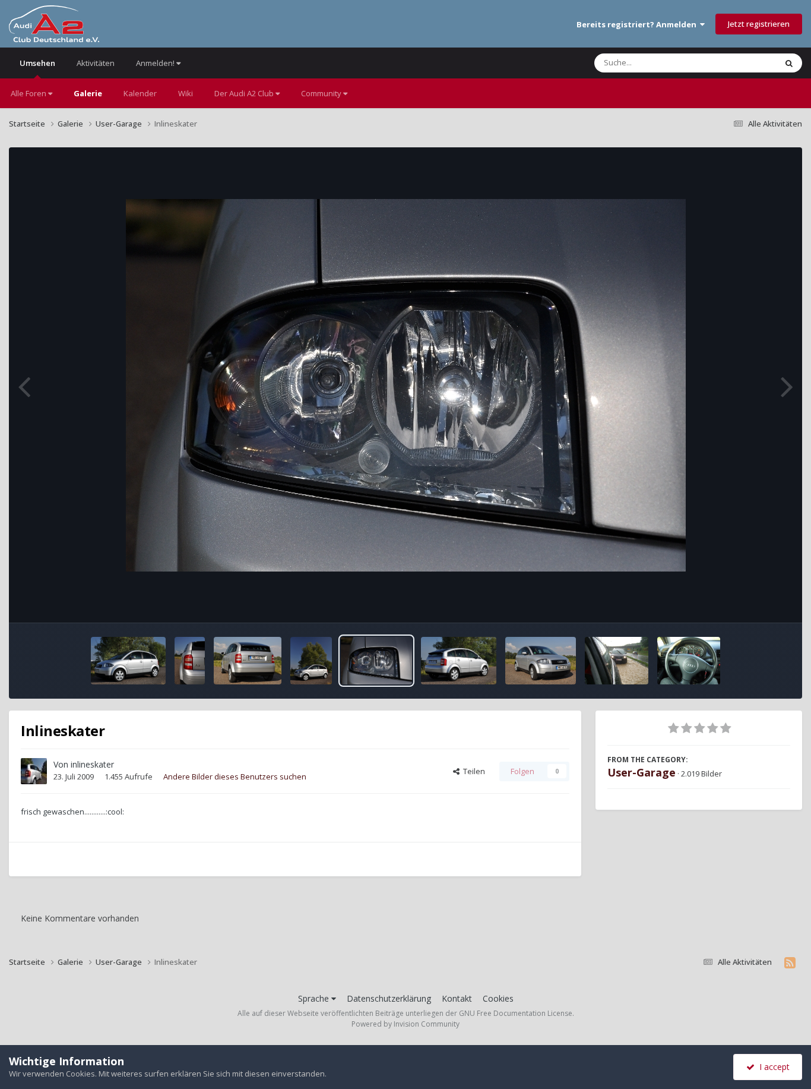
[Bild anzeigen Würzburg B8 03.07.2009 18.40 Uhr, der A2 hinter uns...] (616, 660)
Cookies (498, 998)
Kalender (140, 93)
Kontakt (457, 998)
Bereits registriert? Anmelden (638, 24)
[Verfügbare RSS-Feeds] (790, 962)
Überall (747, 63)
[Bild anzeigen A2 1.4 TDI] (128, 660)
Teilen (472, 771)
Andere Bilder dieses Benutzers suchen (234, 776)
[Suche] (789, 62)
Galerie (88, 93)
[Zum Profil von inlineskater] (34, 771)
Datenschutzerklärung (389, 998)
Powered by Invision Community (405, 1024)
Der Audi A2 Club (244, 93)
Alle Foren (29, 93)
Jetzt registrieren (759, 23)
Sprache (314, 998)
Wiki (185, 93)
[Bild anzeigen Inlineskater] (248, 660)
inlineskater (92, 764)
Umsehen (37, 63)
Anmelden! (156, 63)
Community (322, 93)
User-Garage (641, 772)
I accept (772, 1066)
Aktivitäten (96, 63)
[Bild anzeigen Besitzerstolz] (689, 660)
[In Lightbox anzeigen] (406, 385)
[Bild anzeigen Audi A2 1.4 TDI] (189, 660)
